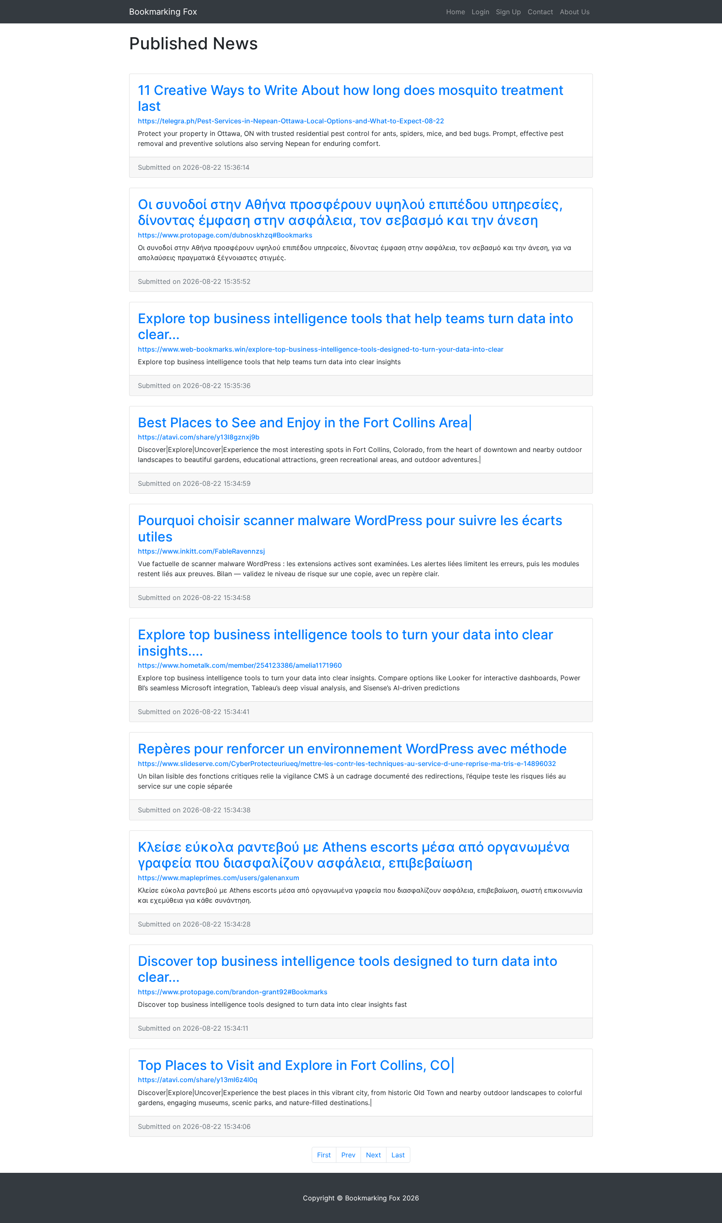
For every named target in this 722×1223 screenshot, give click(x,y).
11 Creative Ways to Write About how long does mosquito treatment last (351, 98)
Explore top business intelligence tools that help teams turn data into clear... (355, 326)
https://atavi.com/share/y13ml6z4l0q (197, 1079)
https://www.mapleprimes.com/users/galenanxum (218, 877)
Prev (348, 1155)
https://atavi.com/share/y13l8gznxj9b (198, 437)
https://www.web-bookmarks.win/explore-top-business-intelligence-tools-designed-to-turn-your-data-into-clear (320, 349)
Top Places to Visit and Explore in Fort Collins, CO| (296, 1065)
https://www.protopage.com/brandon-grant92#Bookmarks (233, 992)
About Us (575, 12)
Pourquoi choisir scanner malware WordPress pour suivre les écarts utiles (350, 528)
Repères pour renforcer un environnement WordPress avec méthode (352, 748)
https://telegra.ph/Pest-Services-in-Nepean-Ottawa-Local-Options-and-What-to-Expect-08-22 (291, 121)
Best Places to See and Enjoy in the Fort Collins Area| (305, 422)
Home (455, 12)
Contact (540, 12)
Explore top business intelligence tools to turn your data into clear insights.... (345, 642)
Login (480, 12)
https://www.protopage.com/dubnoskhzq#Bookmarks (225, 235)
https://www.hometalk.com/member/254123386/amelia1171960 (240, 665)
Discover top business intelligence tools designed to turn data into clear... (347, 969)
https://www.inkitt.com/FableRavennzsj (201, 551)
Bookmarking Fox (163, 12)
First (324, 1155)
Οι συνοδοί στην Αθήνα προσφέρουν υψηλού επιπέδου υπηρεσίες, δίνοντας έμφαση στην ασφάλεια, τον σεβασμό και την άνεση (350, 212)
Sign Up (508, 12)
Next (373, 1155)
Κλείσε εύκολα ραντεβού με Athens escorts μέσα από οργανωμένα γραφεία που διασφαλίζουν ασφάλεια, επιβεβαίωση (354, 855)
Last (398, 1155)
